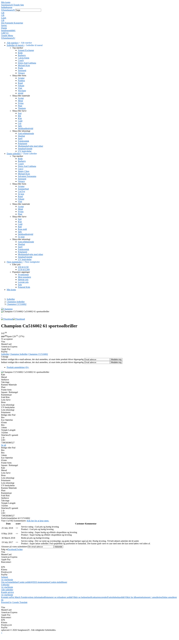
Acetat (21, 98)
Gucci (20, 169)
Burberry (22, 55)
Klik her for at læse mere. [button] (38, 521)
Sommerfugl (23, 189)
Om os (4, 582)
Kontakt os (6, 597)
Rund (20, 83)
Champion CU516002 (16, 304)
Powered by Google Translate (14, 602)
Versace (21, 73)
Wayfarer (22, 90)
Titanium (22, 108)
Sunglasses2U (7, 5)
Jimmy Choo (23, 171)
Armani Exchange (26, 50)
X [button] (2, 10)
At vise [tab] (4, 579)
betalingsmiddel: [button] (8, 30)
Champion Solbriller (16, 301)
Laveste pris (23, 282)
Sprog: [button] (4, 25)
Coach (21, 60)
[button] (89, 13)
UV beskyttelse (24, 151)
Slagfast (21, 136)
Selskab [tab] (4, 577)
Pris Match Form (18, 597)
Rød (20, 226)
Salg (20, 284)
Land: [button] (3, 18)
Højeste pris (23, 279)
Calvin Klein (23, 58)
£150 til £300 (24, 269)
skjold (20, 93)
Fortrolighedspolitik (116, 597)
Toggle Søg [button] (19, 5)
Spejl (20, 138)
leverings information (35, 597)
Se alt (3, 445)
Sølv (20, 126)
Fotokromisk (23, 141)
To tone (21, 237)
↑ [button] (1, 632)
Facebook (12, 549)
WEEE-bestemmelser (40, 582)
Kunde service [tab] (7, 592)
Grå (19, 123)
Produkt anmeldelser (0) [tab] (18, 367)
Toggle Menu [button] (7, 35)
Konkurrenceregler (99, 597)
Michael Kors (24, 65)
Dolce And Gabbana (27, 63)
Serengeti (22, 70)
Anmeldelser (12, 582)
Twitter (19, 549)
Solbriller (11, 299)
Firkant (21, 85)
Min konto (5, 2)
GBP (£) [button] (5, 33)
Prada (20, 68)
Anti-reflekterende (26, 133)
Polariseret (22, 143)
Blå (19, 116)
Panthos (21, 80)
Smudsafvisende (25, 148)
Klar (20, 118)
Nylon (20, 103)
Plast (20, 106)
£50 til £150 (23, 267)
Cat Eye (21, 191)
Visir (20, 88)
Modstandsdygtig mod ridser (30, 146)
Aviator (21, 78)
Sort (20, 113)
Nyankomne (23, 274)
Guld (20, 121)
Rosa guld (22, 229)
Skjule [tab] (10, 579)
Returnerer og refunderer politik (58, 597)
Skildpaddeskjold (25, 128)
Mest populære (24, 277)
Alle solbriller (7, 589)
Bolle (20, 53)
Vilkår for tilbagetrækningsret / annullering (143, 597)
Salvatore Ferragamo (27, 176)
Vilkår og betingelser (81, 597)
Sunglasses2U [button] (9, 10)
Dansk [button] (4, 28)
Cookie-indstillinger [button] (58, 582)
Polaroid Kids (24, 287)
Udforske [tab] (5, 584)
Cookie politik (24, 582)
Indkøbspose (6, 7)
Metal (20, 101)
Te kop (21, 194)
